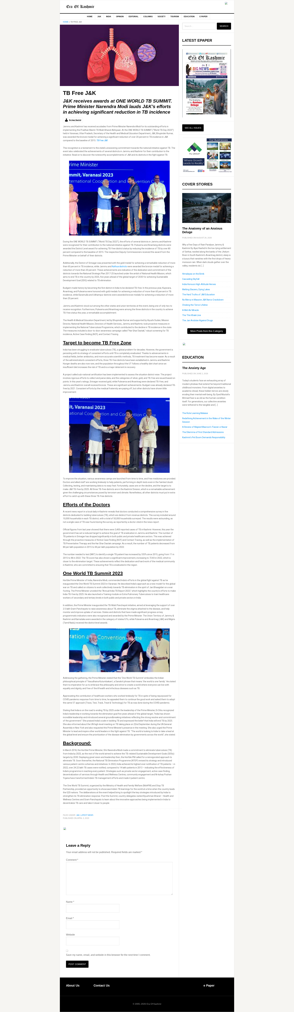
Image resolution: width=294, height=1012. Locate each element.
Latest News (87, 815)
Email (70, 918)
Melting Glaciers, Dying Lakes (196, 289)
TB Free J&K (102, 140)
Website (70, 934)
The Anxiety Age (194, 368)
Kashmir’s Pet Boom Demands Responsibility (203, 437)
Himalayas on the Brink (193, 274)
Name (70, 902)
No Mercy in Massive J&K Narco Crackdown (203, 299)
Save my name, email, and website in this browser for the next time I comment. (108, 955)
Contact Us (102, 985)
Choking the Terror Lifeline (195, 305)
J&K (78, 815)
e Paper (209, 985)
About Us (72, 985)
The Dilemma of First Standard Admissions (203, 432)
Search (224, 26)
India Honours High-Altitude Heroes (199, 284)
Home (65, 22)
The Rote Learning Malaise (195, 413)
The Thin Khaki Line (191, 315)
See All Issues (193, 128)
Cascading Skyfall (190, 279)
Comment (72, 860)
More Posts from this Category (206, 331)
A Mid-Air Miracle (190, 310)
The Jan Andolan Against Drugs (197, 320)
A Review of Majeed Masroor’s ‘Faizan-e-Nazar (204, 427)
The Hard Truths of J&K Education (198, 294)
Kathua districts (119, 266)
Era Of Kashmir (86, 7)
